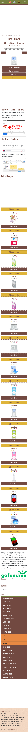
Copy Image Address (14, 71)
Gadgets (15, 35)
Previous (4, 53)
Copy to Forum (14, 74)
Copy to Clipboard (14, 226)
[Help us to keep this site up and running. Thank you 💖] (14, 574)
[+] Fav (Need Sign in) (14, 78)
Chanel (4, 635)
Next (24, 53)
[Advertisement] (14, 19)
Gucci (4, 639)
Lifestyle (8, 35)
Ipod (20, 35)
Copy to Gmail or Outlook (14, 67)
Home (3, 35)
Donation (3, 579)
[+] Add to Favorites (14, 209)
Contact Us (13, 729)
